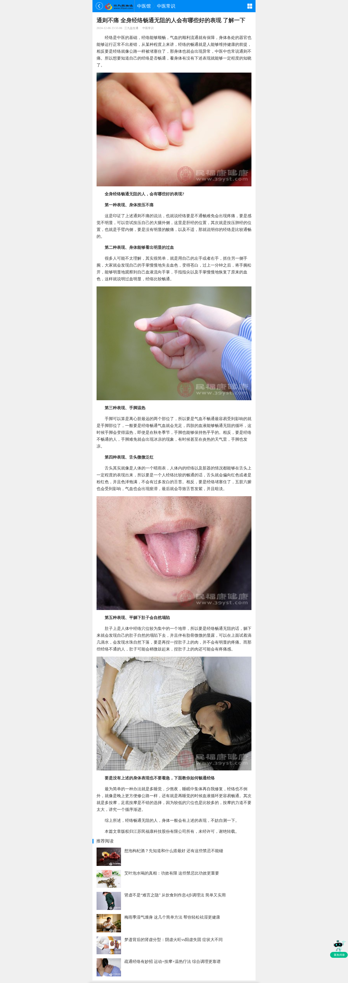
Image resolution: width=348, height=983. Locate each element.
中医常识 (166, 6)
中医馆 (144, 6)
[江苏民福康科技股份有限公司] (119, 6)
